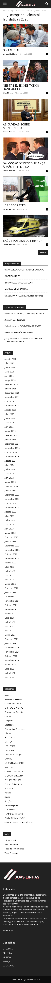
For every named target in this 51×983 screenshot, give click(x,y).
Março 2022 (10, 584)
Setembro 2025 (12, 405)
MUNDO (8, 758)
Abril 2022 (9, 579)
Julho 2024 (9, 465)
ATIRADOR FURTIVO (14, 699)
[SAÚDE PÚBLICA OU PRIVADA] (25, 226)
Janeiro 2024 (10, 490)
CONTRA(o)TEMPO (13, 703)
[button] (4, 4)
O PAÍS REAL (11, 50)
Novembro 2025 (12, 397)
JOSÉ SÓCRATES (14, 205)
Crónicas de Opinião (14, 712)
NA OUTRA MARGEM (14, 763)
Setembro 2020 (12, 660)
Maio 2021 (9, 626)
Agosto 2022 (10, 562)
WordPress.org (11, 853)
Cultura (8, 716)
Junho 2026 (10, 367)
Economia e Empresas (15, 729)
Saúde (7, 797)
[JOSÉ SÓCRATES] (25, 189)
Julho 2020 (9, 668)
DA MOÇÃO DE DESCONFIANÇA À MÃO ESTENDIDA (24, 165)
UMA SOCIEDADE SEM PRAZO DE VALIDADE (24, 270)
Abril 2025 (9, 427)
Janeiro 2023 (10, 541)
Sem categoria (11, 805)
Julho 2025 (9, 414)
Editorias (8, 733)
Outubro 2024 (11, 452)
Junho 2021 (10, 622)
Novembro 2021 (12, 601)
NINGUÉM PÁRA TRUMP (30, 326)
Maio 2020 (9, 677)
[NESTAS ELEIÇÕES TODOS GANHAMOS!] (25, 71)
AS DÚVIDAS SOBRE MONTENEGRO (16, 126)
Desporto (9, 720)
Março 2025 (10, 431)
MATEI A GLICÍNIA (17, 320)
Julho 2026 (9, 363)
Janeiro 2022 (10, 592)
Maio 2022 (9, 575)
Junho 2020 (10, 673)
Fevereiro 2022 (11, 588)
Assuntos (9, 695)
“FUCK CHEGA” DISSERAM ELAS (19, 283)
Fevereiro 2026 (11, 384)
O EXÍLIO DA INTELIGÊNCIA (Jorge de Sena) (24, 296)
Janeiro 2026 (10, 388)
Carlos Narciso (9, 132)
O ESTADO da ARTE (14, 771)
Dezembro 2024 (12, 443)
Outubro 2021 (11, 605)
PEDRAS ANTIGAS (13, 780)
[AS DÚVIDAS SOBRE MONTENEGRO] (25, 110)
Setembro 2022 (12, 558)
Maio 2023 (9, 524)
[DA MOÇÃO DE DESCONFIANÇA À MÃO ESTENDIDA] (25, 148)
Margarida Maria (10, 54)
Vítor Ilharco (8, 93)
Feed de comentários (14, 848)
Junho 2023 (10, 520)
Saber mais (8, 930)
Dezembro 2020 (12, 647)
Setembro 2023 (12, 507)
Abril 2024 (9, 477)
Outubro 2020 (11, 656)
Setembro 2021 (12, 609)
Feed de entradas (13, 844)
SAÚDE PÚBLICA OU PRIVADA (22, 240)
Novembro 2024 (12, 448)
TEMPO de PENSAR (14, 814)
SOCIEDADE (10, 809)
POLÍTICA (9, 788)
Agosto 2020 (10, 664)
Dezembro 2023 (12, 494)
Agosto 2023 (10, 511)
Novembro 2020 (12, 651)
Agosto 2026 (10, 359)
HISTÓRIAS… (10, 737)
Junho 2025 (10, 418)
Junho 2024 (10, 469)
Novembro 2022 (12, 550)
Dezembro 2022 (12, 545)
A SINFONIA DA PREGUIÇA (16, 289)
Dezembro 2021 (12, 596)
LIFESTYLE (9, 750)
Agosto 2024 (10, 460)
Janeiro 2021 (10, 643)
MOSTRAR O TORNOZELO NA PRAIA (29, 313)
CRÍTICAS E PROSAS (14, 707)
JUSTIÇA (8, 741)
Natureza (9, 767)
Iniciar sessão (11, 840)
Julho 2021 (9, 617)
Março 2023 (10, 533)
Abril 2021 (9, 630)
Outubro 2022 (11, 554)
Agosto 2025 (10, 410)
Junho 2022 (10, 571)
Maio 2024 (9, 473)
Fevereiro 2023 (11, 537)
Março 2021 (10, 634)
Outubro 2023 (11, 503)
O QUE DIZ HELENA (14, 775)
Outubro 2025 (11, 401)
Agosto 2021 (10, 613)
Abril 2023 (9, 528)
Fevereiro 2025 (11, 435)
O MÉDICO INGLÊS (12, 276)
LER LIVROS (10, 746)
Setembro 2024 (12, 456)
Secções (8, 801)
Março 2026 (10, 380)
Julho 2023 (9, 516)
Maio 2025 (9, 422)
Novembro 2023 (12, 499)
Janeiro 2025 (10, 439)
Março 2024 (10, 482)
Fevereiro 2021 (11, 639)
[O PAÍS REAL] (25, 35)
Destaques (9, 724)
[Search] (47, 4)
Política (8, 792)
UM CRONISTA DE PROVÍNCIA (19, 822)
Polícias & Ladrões (13, 784)
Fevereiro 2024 (11, 486)
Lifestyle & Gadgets (14, 754)
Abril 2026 (9, 376)
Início (5, 10)
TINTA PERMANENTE (15, 818)
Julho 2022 (9, 567)
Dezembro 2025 (12, 393)
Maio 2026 (9, 371)
